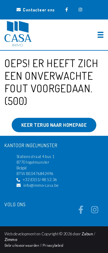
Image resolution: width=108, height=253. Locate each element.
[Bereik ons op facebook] (81, 212)
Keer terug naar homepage (54, 125)
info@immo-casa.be (40, 185)
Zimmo (10, 239)
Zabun (87, 233)
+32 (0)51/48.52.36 (40, 179)
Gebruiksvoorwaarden (22, 245)
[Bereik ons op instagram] (95, 212)
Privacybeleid (53, 245)
